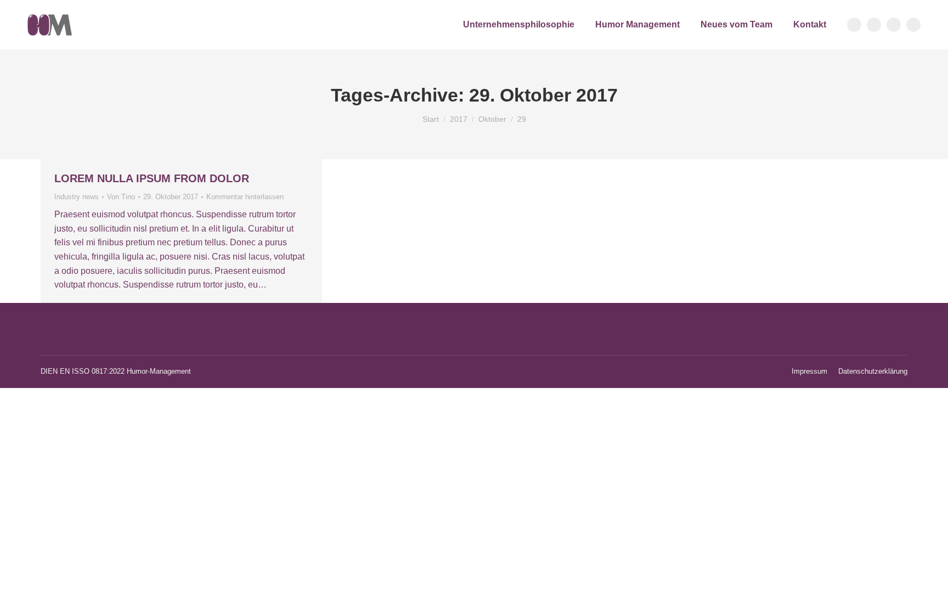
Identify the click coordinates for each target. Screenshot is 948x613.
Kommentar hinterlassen (245, 197)
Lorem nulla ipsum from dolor (151, 178)
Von (121, 197)
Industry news (76, 197)
